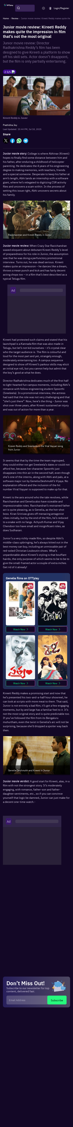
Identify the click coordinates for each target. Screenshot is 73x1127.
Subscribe (57, 1000)
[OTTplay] (8, 8)
